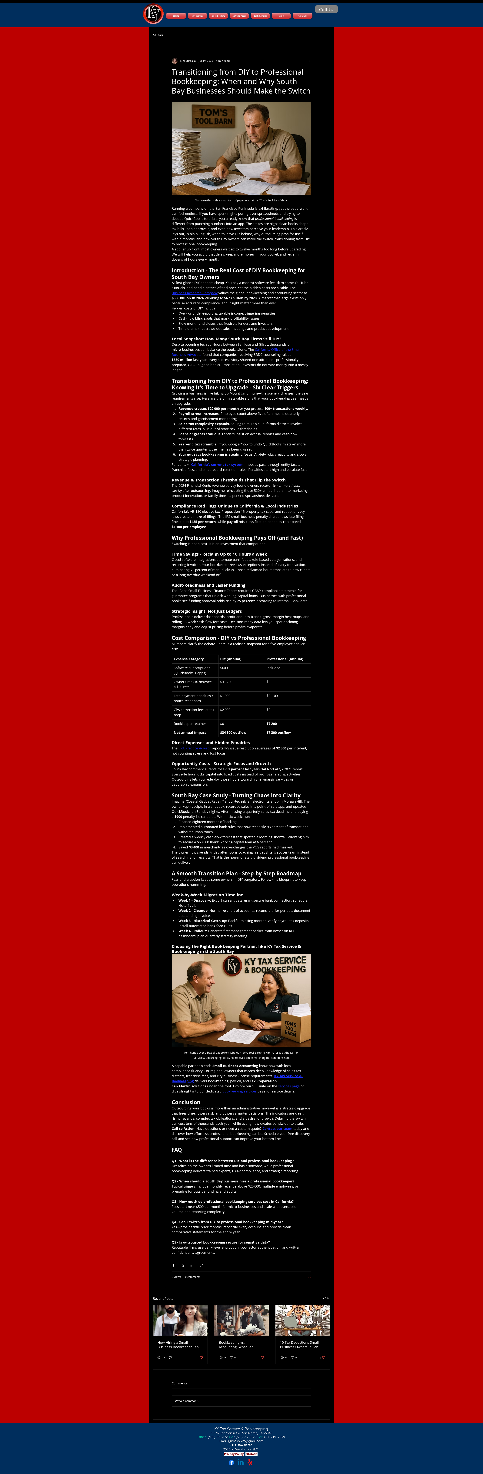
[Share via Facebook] (173, 1265)
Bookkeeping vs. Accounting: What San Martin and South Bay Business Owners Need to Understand (239, 1344)
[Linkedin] (240, 1462)
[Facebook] (231, 1462)
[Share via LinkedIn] (192, 1265)
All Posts (158, 34)
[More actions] (309, 60)
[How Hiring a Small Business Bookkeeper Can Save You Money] (180, 1320)
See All (326, 1298)
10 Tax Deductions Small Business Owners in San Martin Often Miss (299, 1344)
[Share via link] (201, 1265)
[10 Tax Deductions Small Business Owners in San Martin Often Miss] (302, 1320)
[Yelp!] (250, 1462)
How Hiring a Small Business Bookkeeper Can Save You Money (178, 1344)
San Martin (249, 1433)
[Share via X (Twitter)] (183, 1265)
